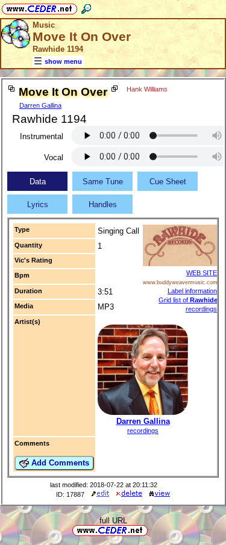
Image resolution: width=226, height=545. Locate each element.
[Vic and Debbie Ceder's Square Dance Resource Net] (39, 6)
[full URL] (152, 529)
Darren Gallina (40, 105)
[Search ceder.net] (86, 6)
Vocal (53, 157)
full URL (113, 520)
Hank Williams (147, 89)
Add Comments (59, 462)
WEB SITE (201, 272)
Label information (192, 290)
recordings (143, 430)
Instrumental (41, 136)
